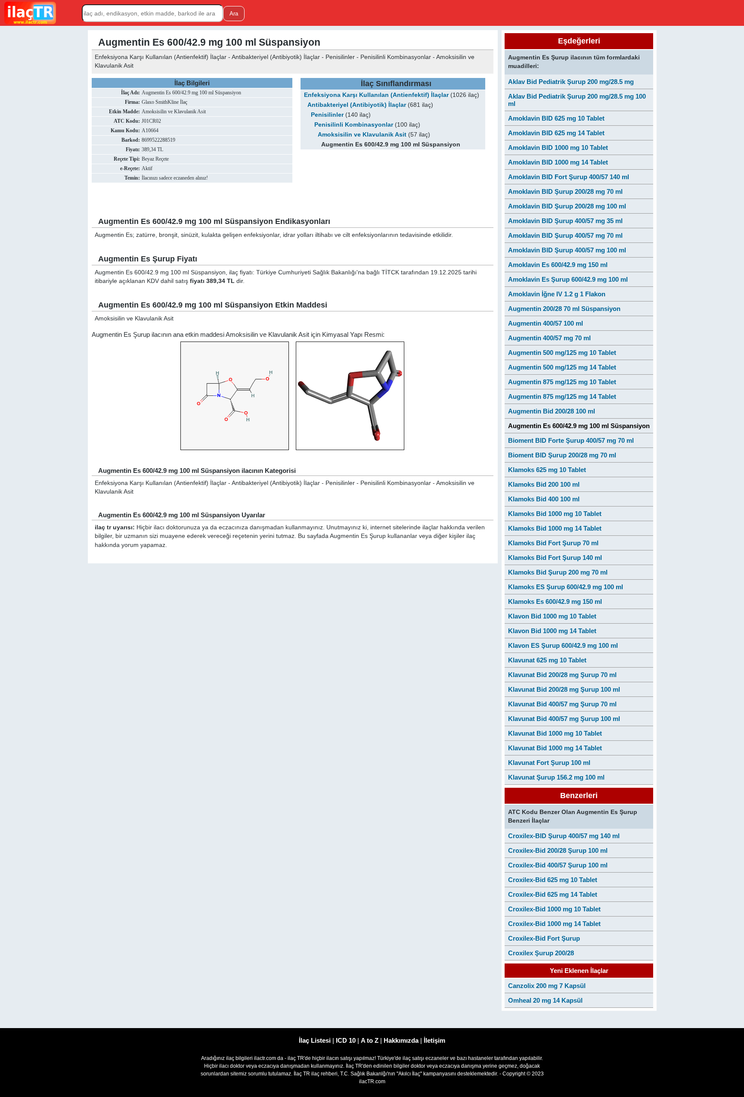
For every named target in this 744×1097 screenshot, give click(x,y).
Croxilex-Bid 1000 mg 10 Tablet (554, 909)
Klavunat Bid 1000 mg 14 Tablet (555, 748)
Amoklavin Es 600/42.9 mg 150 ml (558, 264)
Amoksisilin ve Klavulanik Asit (362, 134)
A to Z (369, 1040)
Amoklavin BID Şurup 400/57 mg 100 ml (567, 250)
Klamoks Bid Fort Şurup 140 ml (555, 557)
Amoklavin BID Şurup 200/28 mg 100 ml (567, 206)
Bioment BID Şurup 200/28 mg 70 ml (562, 455)
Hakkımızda (401, 1040)
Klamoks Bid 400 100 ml (544, 499)
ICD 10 (346, 1040)
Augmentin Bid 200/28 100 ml (551, 411)
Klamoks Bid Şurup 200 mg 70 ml (558, 572)
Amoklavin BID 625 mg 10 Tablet (556, 118)
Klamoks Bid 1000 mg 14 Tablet (554, 528)
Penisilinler (327, 115)
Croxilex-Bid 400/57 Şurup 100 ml (558, 865)
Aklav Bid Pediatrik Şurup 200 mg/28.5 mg (571, 81)
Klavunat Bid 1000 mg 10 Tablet (555, 733)
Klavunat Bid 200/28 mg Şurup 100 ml (564, 689)
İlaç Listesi (315, 1040)
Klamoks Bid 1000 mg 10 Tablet (554, 513)
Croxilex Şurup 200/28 (541, 953)
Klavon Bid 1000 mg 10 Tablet (552, 616)
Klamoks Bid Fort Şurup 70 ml (553, 543)
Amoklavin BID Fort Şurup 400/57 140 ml (568, 176)
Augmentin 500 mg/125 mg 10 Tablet (562, 352)
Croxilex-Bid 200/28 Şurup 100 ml (558, 850)
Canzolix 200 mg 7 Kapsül (547, 985)
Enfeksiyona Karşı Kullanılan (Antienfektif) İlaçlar (376, 95)
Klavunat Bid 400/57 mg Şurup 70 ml (562, 704)
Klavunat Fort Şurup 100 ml (549, 762)
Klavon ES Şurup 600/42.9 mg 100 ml (563, 645)
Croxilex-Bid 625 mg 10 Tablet (552, 879)
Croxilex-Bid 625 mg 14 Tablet (552, 894)
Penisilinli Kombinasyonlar (353, 124)
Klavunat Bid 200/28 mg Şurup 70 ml (562, 674)
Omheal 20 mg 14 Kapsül (545, 1000)
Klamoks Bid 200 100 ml (544, 484)
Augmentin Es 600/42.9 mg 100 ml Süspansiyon (579, 425)
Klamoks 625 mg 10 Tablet (547, 469)
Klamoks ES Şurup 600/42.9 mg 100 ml (565, 586)
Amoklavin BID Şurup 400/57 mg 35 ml (565, 220)
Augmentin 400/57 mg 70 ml (549, 338)
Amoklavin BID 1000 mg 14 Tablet (558, 162)
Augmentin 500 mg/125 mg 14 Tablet (562, 367)
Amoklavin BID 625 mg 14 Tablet (556, 133)
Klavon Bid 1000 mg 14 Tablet (552, 630)
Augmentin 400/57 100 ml (545, 323)
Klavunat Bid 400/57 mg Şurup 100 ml (564, 718)
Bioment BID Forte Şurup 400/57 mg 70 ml (571, 440)
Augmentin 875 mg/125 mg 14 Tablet (562, 396)
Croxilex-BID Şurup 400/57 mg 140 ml (564, 835)
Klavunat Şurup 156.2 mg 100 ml (556, 777)
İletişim (434, 1040)
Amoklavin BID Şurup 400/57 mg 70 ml (565, 235)
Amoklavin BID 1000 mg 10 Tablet (558, 147)
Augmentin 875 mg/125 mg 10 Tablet (562, 381)
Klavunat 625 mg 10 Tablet (547, 660)
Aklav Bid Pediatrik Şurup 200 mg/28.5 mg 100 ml (577, 100)
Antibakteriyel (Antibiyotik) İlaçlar (356, 105)
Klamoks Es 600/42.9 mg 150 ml (555, 601)
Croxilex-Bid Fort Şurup (544, 938)
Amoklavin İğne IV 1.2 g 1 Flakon (556, 294)
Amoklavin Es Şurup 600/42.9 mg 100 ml (568, 279)
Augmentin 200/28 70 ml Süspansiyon (564, 308)
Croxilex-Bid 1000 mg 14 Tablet (554, 923)
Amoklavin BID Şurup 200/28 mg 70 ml (565, 191)
